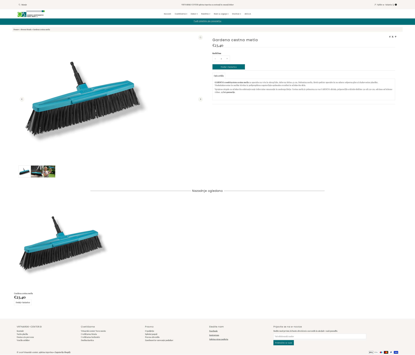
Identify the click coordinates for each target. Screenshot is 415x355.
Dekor (194, 14)
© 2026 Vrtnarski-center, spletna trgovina (35, 352)
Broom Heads (26, 29)
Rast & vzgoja (220, 14)
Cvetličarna (180, 14)
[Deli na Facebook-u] (390, 37)
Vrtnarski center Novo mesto (93, 331)
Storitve (236, 14)
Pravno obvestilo (152, 337)
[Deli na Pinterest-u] (395, 37)
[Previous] (22, 99)
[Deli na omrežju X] (393, 37)
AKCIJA (248, 14)
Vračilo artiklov (23, 340)
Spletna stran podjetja (218, 339)
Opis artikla (219, 75)
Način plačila (22, 334)
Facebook (213, 331)
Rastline (205, 14)
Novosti (167, 14)
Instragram (214, 335)
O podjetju (149, 331)
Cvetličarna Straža (89, 334)
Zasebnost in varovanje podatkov (159, 340)
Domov (16, 29)
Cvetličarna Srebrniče (90, 337)
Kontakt (20, 331)
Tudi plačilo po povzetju (207, 21)
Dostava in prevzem (25, 337)
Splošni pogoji (151, 334)
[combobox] (80, 4)
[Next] (200, 99)
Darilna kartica (87, 340)
